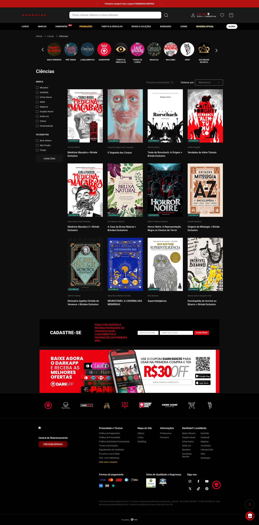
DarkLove (44, 116)
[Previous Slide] (97, 4)
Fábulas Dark (207, 449)
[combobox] (119, 15)
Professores (165, 433)
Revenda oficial (205, 26)
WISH (42, 102)
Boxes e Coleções (141, 26)
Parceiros (164, 437)
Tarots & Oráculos (112, 26)
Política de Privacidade (109, 437)
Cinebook (205, 437)
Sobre (183, 26)
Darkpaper (205, 458)
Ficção (43, 150)
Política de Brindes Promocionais (114, 441)
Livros (25, 26)
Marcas (42, 26)
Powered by (125, 520)
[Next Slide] (162, 4)
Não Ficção (45, 145)
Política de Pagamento (109, 433)
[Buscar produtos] (166, 15)
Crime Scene (46, 97)
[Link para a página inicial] (40, 36)
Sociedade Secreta (187, 455)
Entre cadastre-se (206, 16)
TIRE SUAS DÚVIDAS (53, 444)
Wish (203, 454)
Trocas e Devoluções (108, 445)
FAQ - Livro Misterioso (109, 458)
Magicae (44, 107)
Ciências (63, 36)
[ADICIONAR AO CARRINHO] (85, 121)
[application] (250, 516)
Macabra (44, 87)
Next (216, 50)
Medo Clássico (189, 433)
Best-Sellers (46, 140)
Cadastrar (201, 333)
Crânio (43, 121)
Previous (42, 49)
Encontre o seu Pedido (109, 454)
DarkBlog (142, 441)
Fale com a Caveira (108, 462)
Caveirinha (206, 445)
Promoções (85, 26)
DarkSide (44, 92)
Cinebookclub (46, 126)
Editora (141, 433)
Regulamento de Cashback (111, 449)
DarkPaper (61, 26)
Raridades (165, 26)
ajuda (232, 26)
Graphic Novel (46, 111)
